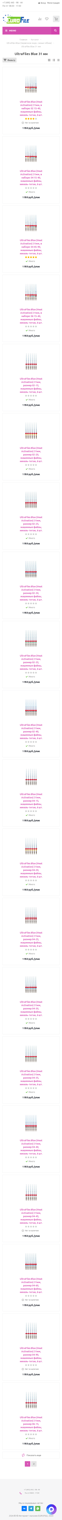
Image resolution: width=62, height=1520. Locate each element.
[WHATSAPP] (37, 1508)
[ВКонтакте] (24, 1508)
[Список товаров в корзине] (56, 21)
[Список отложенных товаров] (46, 20)
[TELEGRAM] (31, 1508)
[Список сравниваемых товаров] (39, 20)
